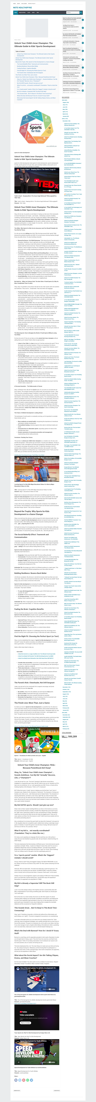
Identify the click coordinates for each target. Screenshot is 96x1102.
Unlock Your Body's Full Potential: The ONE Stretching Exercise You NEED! (35, 656)
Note (33, 12)
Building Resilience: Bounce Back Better (27, 66)
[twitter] (19, 1080)
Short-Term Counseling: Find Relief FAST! (25, 1003)
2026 (64, 100)
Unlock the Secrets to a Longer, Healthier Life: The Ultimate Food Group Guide (36, 654)
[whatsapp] (27, 1080)
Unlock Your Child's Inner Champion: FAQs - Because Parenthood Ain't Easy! (35, 77)
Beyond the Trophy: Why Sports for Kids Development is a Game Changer (35, 62)
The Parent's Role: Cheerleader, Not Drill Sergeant (30, 72)
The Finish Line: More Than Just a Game (26, 75)
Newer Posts (17, 1090)
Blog (29, 12)
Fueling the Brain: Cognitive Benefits (26, 68)
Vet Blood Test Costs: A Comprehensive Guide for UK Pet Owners (71, 27)
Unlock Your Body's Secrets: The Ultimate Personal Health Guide (31, 726)
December (66, 121)
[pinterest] (23, 1080)
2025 (65, 118)
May (65, 109)
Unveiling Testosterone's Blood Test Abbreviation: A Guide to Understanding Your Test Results (71, 74)
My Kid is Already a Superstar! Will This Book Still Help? (31, 91)
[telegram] (31, 1080)
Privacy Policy (31, 3)
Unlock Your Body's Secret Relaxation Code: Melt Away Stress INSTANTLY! (35, 658)
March (65, 114)
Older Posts (57, 1090)
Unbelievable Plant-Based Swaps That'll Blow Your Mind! (29, 455)
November (66, 687)
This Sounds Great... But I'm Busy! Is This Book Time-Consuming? (34, 93)
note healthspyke (22, 7)
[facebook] (15, 1080)
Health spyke (22, 12)
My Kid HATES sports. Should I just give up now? (30, 83)
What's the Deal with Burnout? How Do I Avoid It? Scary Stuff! (33, 95)
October (66, 689)
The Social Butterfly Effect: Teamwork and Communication (32, 64)
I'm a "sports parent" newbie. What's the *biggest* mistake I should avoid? (36, 89)
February (66, 708)
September (67, 691)
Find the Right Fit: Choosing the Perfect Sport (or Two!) (31, 70)
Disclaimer (24, 3)
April (65, 111)
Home (14, 3)
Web (38, 12)
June (65, 107)
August (66, 102)
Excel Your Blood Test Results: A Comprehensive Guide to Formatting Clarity (71, 50)
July (65, 104)
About (18, 3)
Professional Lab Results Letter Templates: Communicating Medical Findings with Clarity (71, 58)
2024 (64, 712)
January (66, 116)
